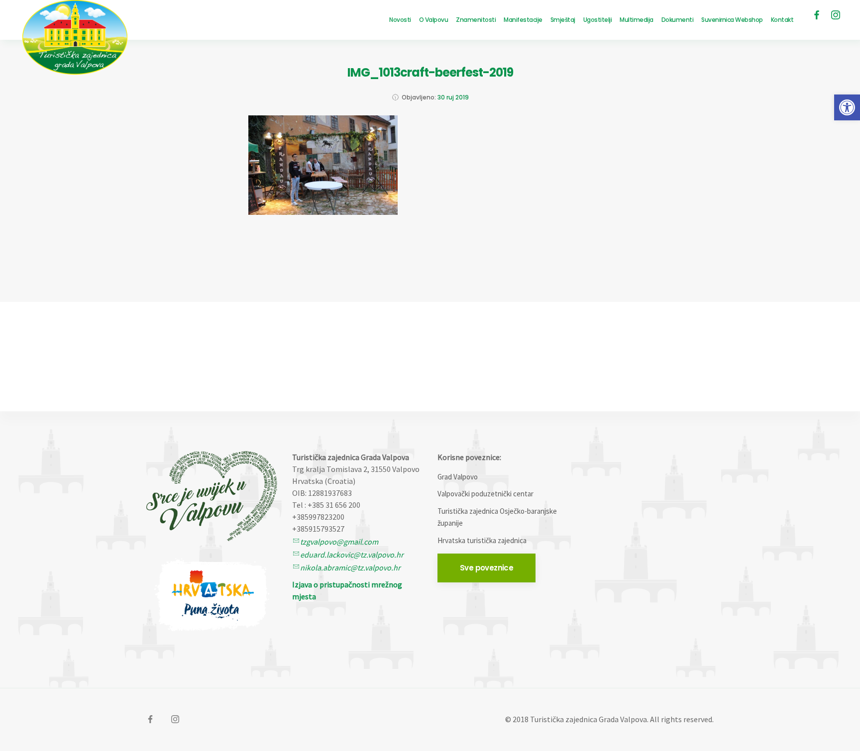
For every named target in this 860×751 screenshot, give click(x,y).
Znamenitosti (476, 19)
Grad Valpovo (457, 476)
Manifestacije (523, 19)
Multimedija (636, 19)
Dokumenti (677, 19)
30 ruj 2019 (453, 97)
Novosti (400, 19)
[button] (847, 107)
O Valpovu (433, 19)
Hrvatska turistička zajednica (482, 540)
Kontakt (782, 19)
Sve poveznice (486, 568)
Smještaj (562, 19)
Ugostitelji (597, 19)
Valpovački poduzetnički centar (485, 493)
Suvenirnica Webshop (732, 19)
